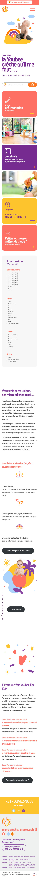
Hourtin (10, 343)
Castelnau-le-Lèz (12, 304)
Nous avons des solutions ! (16, 240)
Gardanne (10, 289)
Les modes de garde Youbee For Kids (18, 551)
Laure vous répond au (14, 847)
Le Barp (10, 344)
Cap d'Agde (16, 864)
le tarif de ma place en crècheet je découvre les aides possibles (15, 158)
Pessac (9, 341)
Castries (10, 314)
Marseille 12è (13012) (13, 285)
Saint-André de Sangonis (13, 323)
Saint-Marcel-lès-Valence (13, 359)
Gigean (9, 315)
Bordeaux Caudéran (12, 339)
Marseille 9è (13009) (13, 279)
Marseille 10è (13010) (13, 281)
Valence (9, 357)
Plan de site (12, 874)
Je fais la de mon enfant (14, 108)
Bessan (9, 308)
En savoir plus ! (16, 609)
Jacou (9, 306)
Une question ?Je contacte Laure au (15, 214)
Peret (9, 319)
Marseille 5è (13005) (13, 275)
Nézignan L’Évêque (12, 317)
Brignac (10, 310)
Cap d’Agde (10, 312)
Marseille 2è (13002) (13, 273)
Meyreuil (10, 291)
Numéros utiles (5, 874)
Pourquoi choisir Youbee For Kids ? (17, 780)
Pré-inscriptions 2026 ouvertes (21, 2)
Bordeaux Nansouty (12, 337)
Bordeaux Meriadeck (12, 335)
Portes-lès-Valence (12, 361)
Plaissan (9, 321)
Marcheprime (11, 346)
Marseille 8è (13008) (13, 277)
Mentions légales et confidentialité (23, 874)
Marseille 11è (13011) (13, 283)
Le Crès (9, 302)
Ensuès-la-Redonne (12, 287)
